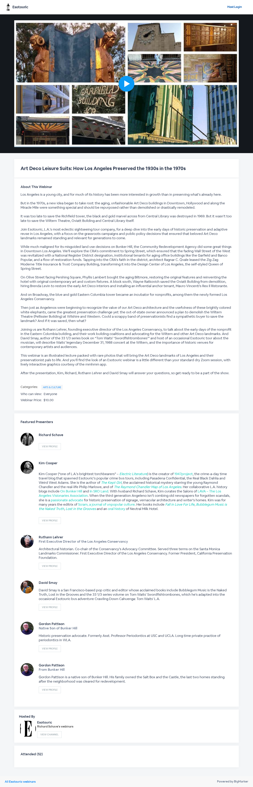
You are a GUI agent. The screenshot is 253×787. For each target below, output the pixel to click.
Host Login (234, 7)
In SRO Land (99, 491)
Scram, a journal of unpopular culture (106, 504)
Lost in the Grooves (81, 509)
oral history (117, 509)
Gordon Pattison (51, 624)
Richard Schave (51, 435)
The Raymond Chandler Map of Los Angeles (147, 487)
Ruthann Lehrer (51, 537)
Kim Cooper (48, 463)
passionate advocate (67, 500)
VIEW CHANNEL (49, 734)
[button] (126, 83)
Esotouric (44, 722)
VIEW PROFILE (50, 446)
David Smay (48, 582)
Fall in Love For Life (179, 504)
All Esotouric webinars (20, 781)
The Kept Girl (111, 482)
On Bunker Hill (71, 491)
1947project (183, 474)
